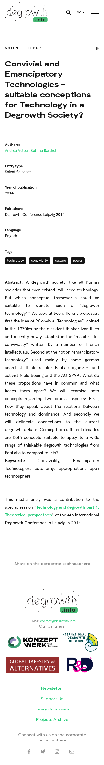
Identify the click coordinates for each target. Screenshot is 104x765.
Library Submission (52, 709)
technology (15, 260)
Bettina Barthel (43, 150)
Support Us (52, 698)
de (79, 12)
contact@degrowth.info (58, 621)
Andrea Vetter (16, 150)
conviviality (39, 260)
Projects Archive (52, 719)
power (77, 260)
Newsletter (52, 688)
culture (60, 260)
